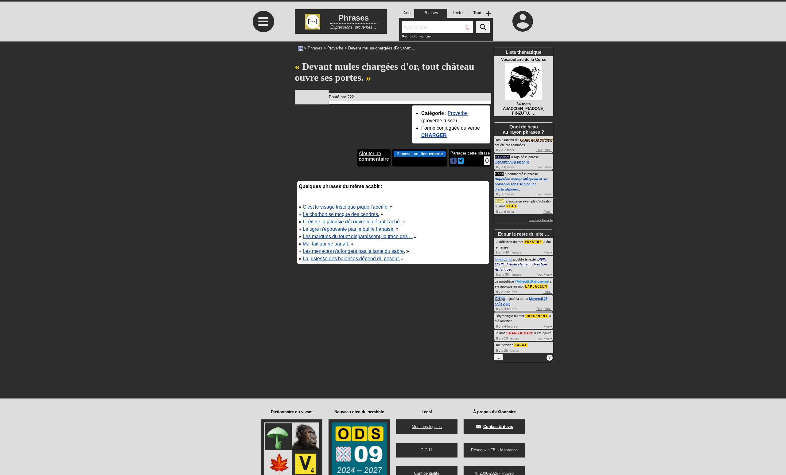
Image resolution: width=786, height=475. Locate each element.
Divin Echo (503, 259)
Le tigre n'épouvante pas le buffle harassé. (349, 229)
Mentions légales (427, 426)
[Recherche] (483, 27)
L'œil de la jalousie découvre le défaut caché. (352, 221)
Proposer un (420, 153)
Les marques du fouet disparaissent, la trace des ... (358, 236)
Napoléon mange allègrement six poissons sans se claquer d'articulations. (521, 184)
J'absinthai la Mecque (512, 162)
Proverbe (335, 48)
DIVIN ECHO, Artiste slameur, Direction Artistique (521, 264)
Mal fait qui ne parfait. (326, 243)
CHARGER (434, 135)
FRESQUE (533, 242)
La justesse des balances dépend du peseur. (351, 258)
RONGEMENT (537, 316)
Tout (539, 150)
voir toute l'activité (541, 220)
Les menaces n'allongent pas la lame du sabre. (354, 251)
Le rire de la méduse (536, 140)
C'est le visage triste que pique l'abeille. (346, 207)
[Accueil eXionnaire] (300, 47)
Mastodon (509, 450)
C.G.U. (427, 450)
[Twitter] (461, 162)
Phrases (315, 48)
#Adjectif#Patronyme (532, 281)
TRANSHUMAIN (519, 333)
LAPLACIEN (536, 287)
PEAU (511, 206)
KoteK (499, 201)
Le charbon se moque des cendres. (341, 214)
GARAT (521, 345)
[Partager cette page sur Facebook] (453, 161)
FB (493, 450)
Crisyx (500, 298)
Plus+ (547, 150)
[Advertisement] (262, 203)
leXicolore (502, 157)
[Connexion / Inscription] (522, 21)
